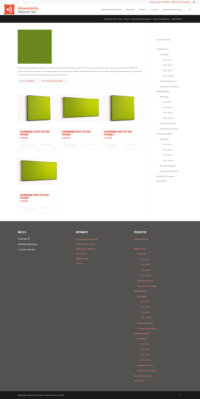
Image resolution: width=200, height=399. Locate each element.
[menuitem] (112, 9)
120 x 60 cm (168, 65)
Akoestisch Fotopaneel (165, 176)
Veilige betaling (82, 258)
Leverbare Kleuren (163, 39)
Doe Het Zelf (161, 181)
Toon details (47, 145)
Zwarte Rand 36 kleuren (169, 86)
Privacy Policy (81, 254)
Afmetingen (164, 54)
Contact (79, 263)
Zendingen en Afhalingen (85, 249)
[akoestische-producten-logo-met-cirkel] (22, 9)
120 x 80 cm (168, 70)
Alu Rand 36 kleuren (168, 81)
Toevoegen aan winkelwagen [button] (29, 146)
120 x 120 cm (168, 76)
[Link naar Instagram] (194, 2)
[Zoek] (190, 9)
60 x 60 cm (167, 60)
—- (157, 44)
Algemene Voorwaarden (85, 244)
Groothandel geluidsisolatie (87, 239)
